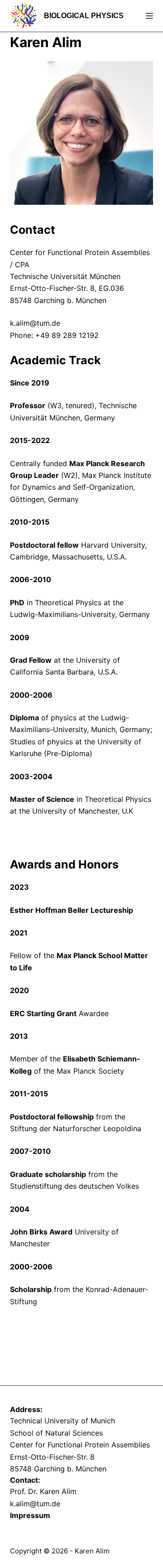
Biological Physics (84, 15)
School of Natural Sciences (56, 1432)
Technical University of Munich (62, 1420)
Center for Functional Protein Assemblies (80, 1444)
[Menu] (149, 15)
